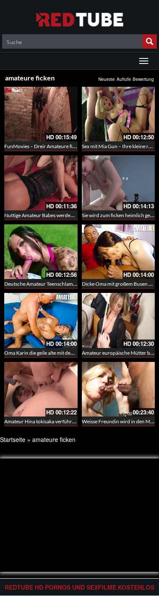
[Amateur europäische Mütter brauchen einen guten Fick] (118, 320)
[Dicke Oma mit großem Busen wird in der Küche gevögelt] (118, 251)
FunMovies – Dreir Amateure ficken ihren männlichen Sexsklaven (76, 146)
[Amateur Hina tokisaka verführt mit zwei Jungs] (41, 389)
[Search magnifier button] (149, 41)
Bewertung (143, 79)
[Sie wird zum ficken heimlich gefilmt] (118, 182)
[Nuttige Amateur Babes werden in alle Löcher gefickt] (41, 182)
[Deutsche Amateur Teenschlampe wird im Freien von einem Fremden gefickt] (41, 251)
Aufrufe (124, 79)
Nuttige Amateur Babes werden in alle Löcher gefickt (61, 215)
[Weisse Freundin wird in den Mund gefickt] (118, 389)
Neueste (106, 79)
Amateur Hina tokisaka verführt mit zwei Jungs (55, 421)
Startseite (12, 439)
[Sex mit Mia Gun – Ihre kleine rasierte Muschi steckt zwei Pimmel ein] (118, 114)
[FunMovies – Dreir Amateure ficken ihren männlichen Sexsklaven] (41, 114)
